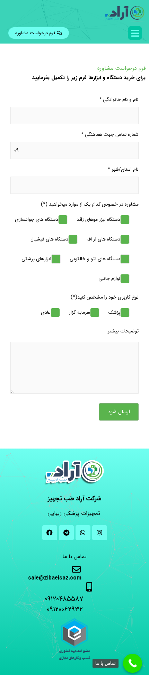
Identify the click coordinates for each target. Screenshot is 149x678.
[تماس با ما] (132, 663)
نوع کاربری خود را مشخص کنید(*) (105, 297)
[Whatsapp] (83, 532)
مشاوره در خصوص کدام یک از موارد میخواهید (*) (90, 204)
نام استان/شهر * (123, 169)
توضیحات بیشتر (123, 331)
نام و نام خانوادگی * (119, 99)
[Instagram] (99, 532)
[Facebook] (49, 532)
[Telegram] (66, 532)
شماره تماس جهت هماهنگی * (110, 134)
